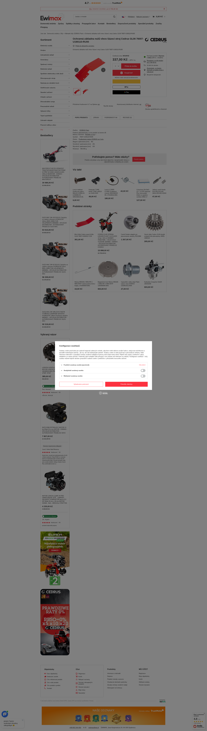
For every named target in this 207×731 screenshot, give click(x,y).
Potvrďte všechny (126, 384)
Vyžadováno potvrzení (81, 384)
